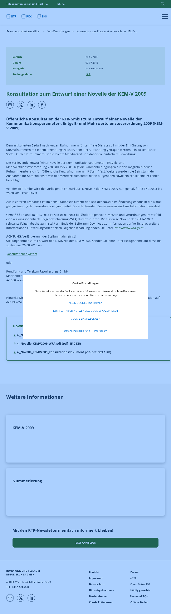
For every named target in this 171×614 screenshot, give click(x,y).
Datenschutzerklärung (77, 331)
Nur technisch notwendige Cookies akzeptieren (85, 311)
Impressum (100, 331)
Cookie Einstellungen (85, 318)
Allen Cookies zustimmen (86, 303)
